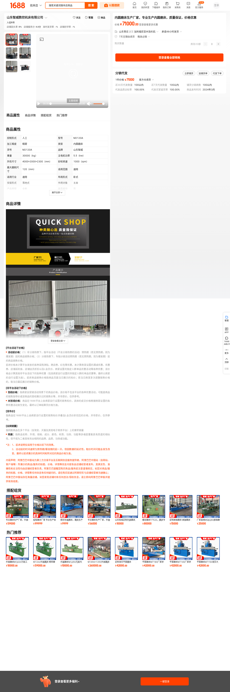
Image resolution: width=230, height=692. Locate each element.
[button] (73, 74)
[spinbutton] (212, 44)
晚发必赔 (142, 36)
